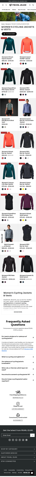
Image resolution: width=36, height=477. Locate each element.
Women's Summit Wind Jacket (8, 245)
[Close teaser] (5, 230)
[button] (2, 238)
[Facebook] (13, 440)
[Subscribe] (32, 435)
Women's (8, 24)
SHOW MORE (18, 312)
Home (3, 24)
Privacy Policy (28, 470)
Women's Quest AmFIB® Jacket (25, 57)
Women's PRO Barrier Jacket (25, 152)
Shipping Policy (18, 397)
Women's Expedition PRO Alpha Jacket (9, 88)
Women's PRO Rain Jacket (8, 276)
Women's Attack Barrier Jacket (7, 152)
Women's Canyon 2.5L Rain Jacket (8, 183)
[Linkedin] (16, 440)
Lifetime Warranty (18, 409)
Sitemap (14, 472)
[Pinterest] (20, 440)
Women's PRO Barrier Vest (24, 245)
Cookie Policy (20, 470)
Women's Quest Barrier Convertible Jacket (26, 120)
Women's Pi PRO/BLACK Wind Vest (8, 120)
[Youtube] (26, 440)
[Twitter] (23, 440)
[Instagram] (10, 440)
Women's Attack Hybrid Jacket (7, 57)
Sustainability (18, 420)
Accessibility (11, 470)
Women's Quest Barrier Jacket (25, 183)
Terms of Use (7, 472)
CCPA (5, 470)
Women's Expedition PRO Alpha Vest (9, 214)
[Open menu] (2, 5)
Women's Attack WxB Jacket (25, 214)
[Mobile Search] (6, 5)
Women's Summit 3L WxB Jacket (27, 276)
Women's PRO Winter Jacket (25, 88)
